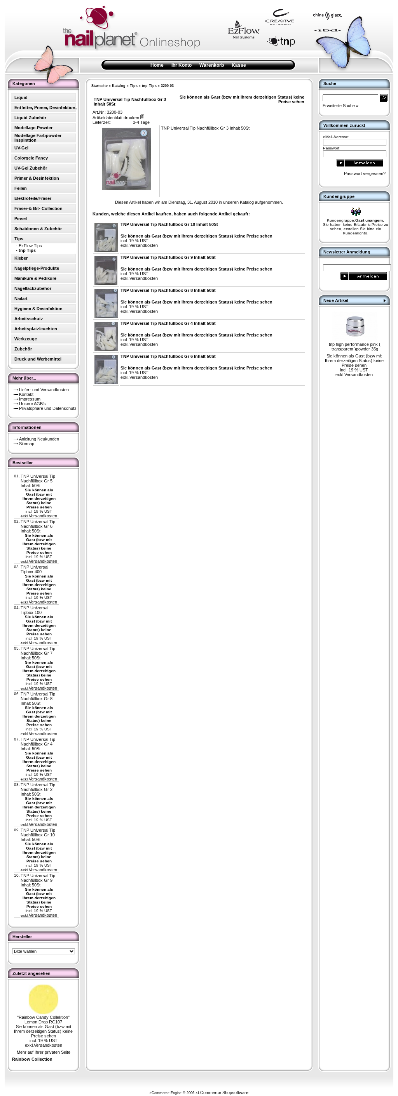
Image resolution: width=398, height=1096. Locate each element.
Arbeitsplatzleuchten (35, 328)
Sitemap (26, 443)
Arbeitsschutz (28, 318)
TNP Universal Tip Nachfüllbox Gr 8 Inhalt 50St (38, 699)
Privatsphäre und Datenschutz (48, 408)
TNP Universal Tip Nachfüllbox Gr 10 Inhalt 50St (38, 835)
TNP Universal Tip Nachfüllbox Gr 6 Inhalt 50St (38, 526)
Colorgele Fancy (31, 158)
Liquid (21, 97)
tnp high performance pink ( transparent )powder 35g (355, 346)
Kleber (21, 258)
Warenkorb (211, 65)
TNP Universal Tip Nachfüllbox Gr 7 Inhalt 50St (38, 653)
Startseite (99, 86)
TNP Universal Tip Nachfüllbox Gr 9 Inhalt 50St (38, 880)
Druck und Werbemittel (37, 359)
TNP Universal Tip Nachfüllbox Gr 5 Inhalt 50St (38, 481)
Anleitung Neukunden (39, 439)
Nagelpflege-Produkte (36, 268)
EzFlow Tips (30, 245)
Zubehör (23, 349)
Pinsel (20, 218)
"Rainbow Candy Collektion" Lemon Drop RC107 (43, 1019)
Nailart (21, 298)
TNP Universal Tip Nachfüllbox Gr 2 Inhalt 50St (38, 789)
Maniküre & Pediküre (35, 278)
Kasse (239, 65)
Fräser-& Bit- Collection (38, 208)
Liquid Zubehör (30, 117)
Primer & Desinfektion (36, 178)
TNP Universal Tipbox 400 (34, 569)
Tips (134, 86)
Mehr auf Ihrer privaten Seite (43, 1052)
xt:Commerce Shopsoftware (222, 1092)
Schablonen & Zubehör (38, 228)
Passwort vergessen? (365, 173)
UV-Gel (21, 148)
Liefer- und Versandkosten (44, 389)
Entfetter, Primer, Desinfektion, (45, 107)
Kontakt (26, 394)
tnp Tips (149, 86)
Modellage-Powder (33, 127)
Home (157, 65)
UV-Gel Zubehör (30, 168)
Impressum (29, 399)
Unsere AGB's (32, 403)
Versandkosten (43, 515)
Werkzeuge (25, 338)
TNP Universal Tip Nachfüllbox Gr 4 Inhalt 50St (38, 744)
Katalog (119, 86)
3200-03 (167, 86)
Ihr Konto (181, 65)
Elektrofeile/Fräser (32, 198)
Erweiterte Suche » (340, 105)
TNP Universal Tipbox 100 (34, 610)
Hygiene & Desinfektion (38, 308)
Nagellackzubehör (32, 288)
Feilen (20, 188)
